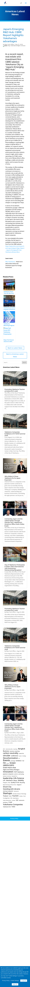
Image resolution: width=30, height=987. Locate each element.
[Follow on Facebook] (4, 881)
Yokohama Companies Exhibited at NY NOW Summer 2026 (15, 433)
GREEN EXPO (8, 765)
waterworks (21, 800)
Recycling (22, 782)
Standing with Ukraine (11, 789)
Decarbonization (10, 758)
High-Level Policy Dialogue (11, 770)
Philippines (5, 782)
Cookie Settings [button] (15, 980)
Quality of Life (15, 782)
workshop (5, 802)
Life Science (18, 778)
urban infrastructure (7, 800)
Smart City (7, 787)
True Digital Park (6, 798)
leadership (8, 778)
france (7, 763)
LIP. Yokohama (8, 780)
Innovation (8, 772)
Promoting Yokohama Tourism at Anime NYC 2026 (15, 390)
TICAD (10, 796)
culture (20, 755)
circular (6, 755)
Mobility (21, 780)
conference (14, 756)
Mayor (15, 780)
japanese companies (8, 774)
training (20, 796)
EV (19, 758)
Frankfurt (15, 862)
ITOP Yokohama (19, 772)
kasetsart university (7, 776)
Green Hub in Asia (9, 768)
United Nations (16, 798)
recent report (16, 54)
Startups (7, 793)
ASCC (4, 749)
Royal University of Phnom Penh (9, 784)
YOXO (13, 807)
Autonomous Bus (9, 749)
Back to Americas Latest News (15, 355)
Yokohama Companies (13, 804)
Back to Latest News (15, 348)
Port (9, 782)
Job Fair (16, 774)
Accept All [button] (23, 980)
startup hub (16, 791)
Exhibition (19, 761)
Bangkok (21, 749)
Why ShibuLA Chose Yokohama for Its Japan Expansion (12, 478)
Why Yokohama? (10, 261)
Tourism (15, 796)
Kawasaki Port (14, 776)
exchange (13, 760)
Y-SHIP (10, 802)
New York (15, 829)
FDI (4, 763)
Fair (23, 760)
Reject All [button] (15, 984)
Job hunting (21, 774)
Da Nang (24, 755)
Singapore (19, 784)
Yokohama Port (7, 807)
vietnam (13, 800)
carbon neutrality (10, 753)
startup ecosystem (8, 791)
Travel (24, 796)
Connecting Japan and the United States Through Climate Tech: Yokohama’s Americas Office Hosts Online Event (14, 522)
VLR (17, 800)
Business (6, 751)
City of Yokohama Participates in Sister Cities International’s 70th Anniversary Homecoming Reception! (15, 567)
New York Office (9, 44)
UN (11, 798)
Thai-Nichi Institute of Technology (19, 793)
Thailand (5, 796)
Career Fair (21, 753)
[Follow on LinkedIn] (4, 850)
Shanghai (15, 923)
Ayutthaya (15, 749)
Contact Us (15, 856)
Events (6, 760)
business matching (15, 751)
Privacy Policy (14, 818)
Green (13, 763)
